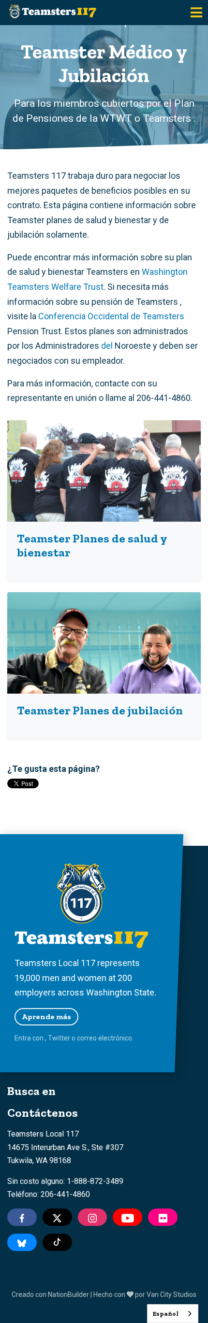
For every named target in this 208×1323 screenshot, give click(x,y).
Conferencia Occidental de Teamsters (111, 316)
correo (87, 1038)
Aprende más (46, 1016)
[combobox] (172, 1313)
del (107, 346)
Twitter (59, 1038)
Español (165, 1313)
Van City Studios (171, 1294)
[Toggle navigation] (196, 12)
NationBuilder (68, 1294)
